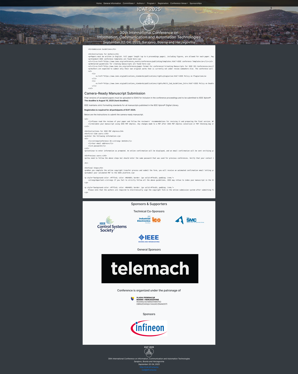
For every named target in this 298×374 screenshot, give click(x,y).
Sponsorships (196, 3)
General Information (112, 3)
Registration (163, 3)
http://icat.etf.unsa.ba (149, 367)
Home (99, 3)
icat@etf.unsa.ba (149, 370)
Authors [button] (140, 3)
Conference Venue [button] (178, 3)
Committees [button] (128, 3)
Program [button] (151, 3)
